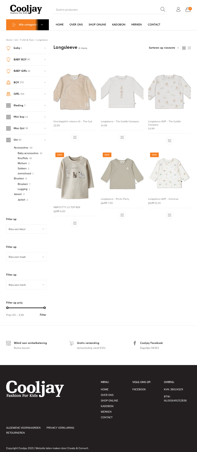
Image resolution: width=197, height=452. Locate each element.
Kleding (18, 105)
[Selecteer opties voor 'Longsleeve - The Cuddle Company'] (122, 137)
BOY (16, 82)
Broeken (19, 178)
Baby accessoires (28, 153)
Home (9, 40)
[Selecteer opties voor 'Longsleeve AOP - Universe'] (169, 215)
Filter (43, 315)
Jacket (21, 199)
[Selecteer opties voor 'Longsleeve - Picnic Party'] (122, 215)
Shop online (109, 400)
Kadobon (107, 406)
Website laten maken (48, 448)
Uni (16, 40)
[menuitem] (59, 24)
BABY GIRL (20, 71)
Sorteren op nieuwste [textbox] (162, 48)
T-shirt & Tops (27, 40)
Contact (107, 417)
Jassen (18, 194)
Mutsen (22, 163)
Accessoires (21, 147)
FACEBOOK (139, 389)
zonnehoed (24, 173)
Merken (106, 411)
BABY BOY (20, 59)
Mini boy (19, 117)
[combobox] (26, 229)
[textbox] (26, 229)
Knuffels (23, 158)
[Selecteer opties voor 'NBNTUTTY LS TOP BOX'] (75, 223)
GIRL (16, 94)
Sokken (22, 168)
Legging (23, 189)
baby (17, 48)
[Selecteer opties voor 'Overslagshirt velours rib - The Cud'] (75, 137)
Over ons (107, 394)
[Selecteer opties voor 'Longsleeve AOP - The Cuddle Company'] (169, 140)
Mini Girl (19, 128)
